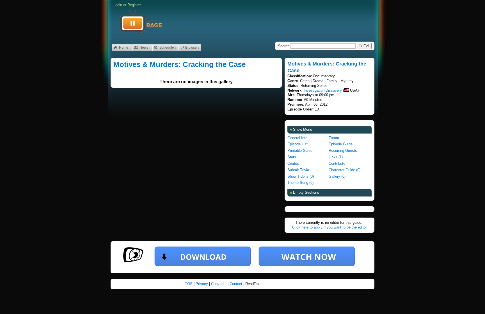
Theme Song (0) (300, 182)
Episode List (297, 144)
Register (134, 5)
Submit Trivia (298, 170)
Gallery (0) (337, 176)
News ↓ (145, 47)
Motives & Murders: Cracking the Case (179, 64)
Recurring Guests (343, 150)
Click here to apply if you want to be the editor (329, 227)
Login (117, 5)
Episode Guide (341, 144)
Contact (236, 284)
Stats (291, 157)
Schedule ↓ (168, 47)
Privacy (202, 284)
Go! (365, 46)
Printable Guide (299, 150)
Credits (293, 163)
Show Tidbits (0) (300, 176)
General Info (297, 138)
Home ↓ (124, 47)
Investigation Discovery (323, 90)
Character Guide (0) (344, 170)
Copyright (219, 284)
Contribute (337, 163)
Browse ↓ (191, 47)
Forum (334, 138)
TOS (189, 284)
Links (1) (336, 157)
